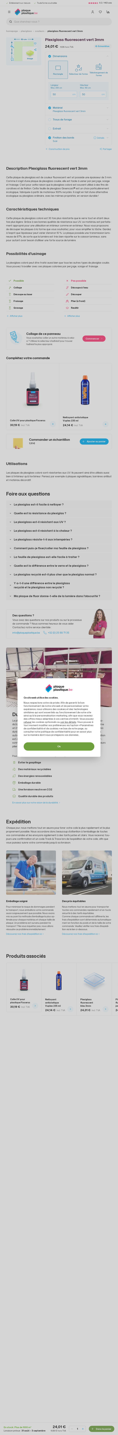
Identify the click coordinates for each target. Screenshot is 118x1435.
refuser (27, 722)
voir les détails (68, 722)
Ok (59, 746)
